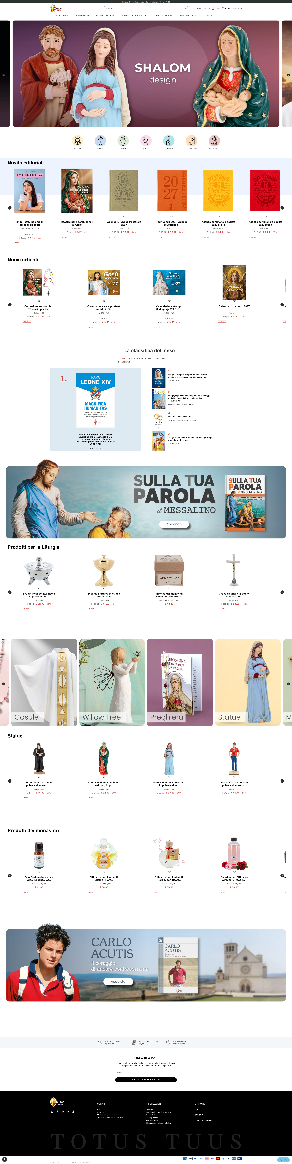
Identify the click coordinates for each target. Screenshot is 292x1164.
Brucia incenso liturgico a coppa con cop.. (39, 595)
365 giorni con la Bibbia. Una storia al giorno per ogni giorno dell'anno (190, 438)
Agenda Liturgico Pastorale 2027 (124, 223)
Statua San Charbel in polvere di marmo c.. (39, 783)
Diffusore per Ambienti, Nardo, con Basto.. (169, 878)
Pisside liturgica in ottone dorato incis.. (104, 595)
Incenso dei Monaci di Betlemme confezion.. (169, 595)
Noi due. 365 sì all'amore (179, 416)
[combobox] (146, 8)
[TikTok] (73, 1111)
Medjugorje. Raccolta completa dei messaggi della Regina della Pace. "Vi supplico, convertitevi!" (189, 398)
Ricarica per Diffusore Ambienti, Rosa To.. (234, 878)
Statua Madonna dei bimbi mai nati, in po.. (104, 783)
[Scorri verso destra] (282, 208)
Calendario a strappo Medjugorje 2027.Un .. (169, 307)
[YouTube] (62, 1111)
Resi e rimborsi (152, 1120)
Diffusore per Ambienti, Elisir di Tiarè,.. (104, 878)
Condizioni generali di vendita (158, 1112)
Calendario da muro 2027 (234, 306)
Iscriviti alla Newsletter (146, 1080)
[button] (61, 15)
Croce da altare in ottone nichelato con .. (234, 595)
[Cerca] (185, 8)
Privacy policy (152, 1117)
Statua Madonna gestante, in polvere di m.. (169, 783)
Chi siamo (150, 1109)
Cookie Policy (151, 1115)
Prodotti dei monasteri (33, 830)
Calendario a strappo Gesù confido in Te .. (104, 307)
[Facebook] (57, 1111)
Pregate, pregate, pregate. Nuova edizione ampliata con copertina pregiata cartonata (187, 375)
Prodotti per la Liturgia (33, 546)
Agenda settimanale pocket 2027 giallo (218, 223)
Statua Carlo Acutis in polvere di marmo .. (234, 783)
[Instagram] (52, 1111)
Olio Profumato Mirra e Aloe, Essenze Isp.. (39, 878)
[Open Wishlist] (223, 8)
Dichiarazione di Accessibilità (158, 1123)
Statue (15, 735)
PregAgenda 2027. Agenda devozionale (171, 223)
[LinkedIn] (68, 1111)
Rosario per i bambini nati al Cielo (77, 223)
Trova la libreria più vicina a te (110, 1117)
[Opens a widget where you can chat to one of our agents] (283, 1160)
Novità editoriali (26, 162)
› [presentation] (288, 75)
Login (197, 1109)
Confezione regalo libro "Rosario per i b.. (38, 307)
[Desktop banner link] (146, 498)
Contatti (101, 1112)
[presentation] (3, 684)
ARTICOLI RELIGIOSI (141, 358)
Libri (123, 358)
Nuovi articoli (23, 259)
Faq (98, 1109)
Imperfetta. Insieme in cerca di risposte (30, 223)
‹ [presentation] (3, 75)
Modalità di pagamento (107, 1115)
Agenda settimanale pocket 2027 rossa (265, 223)
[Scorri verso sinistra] (10, 208)
